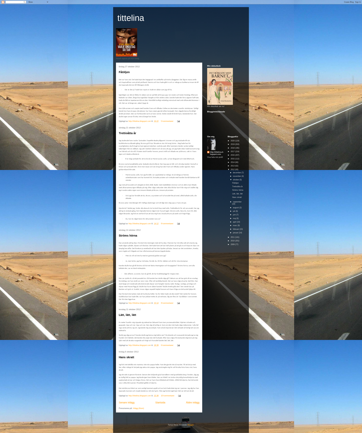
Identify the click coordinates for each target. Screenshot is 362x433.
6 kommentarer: (167, 345)
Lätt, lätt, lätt (127, 314)
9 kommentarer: (167, 224)
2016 (233, 155)
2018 (233, 148)
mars (235, 225)
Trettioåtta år (127, 133)
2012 (233, 169)
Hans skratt (126, 357)
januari (236, 233)
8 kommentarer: (167, 303)
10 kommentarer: (168, 396)
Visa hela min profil (215, 157)
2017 (233, 151)
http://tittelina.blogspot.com (216, 153)
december (237, 173)
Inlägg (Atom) (138, 408)
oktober (236, 180)
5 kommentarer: (167, 121)
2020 (233, 141)
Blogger (191, 425)
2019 (233, 144)
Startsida (160, 402)
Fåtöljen (124, 72)
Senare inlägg (126, 402)
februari (236, 229)
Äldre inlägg (192, 402)
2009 (233, 244)
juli (234, 211)
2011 (233, 237)
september (237, 202)
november (237, 176)
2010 (233, 241)
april (235, 222)
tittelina (130, 18)
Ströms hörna (128, 235)
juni (234, 215)
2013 (233, 166)
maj (234, 218)
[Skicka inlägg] (178, 121)
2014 (233, 162)
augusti (236, 208)
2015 (233, 159)
